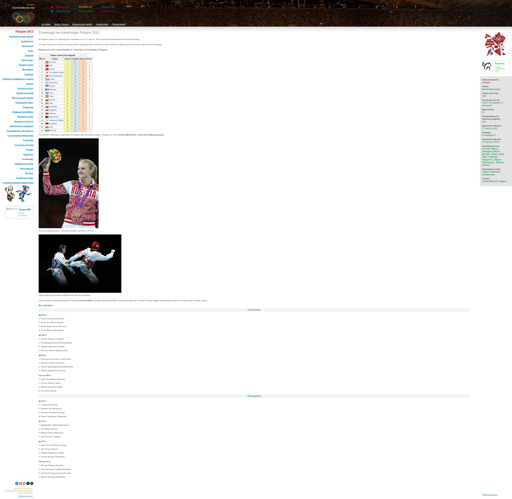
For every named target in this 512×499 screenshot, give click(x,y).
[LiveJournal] (31, 483)
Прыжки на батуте (23, 121)
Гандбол (28, 74)
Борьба (29, 55)
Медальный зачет (82, 24)
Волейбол (28, 69)
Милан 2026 (109, 6)
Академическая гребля (21, 36)
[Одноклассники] (20, 483)
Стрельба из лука (24, 145)
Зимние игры (62, 11)
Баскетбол (27, 46)
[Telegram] (24, 483)
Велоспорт (27, 60)
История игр (85, 6)
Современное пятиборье (20, 131)
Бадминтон (27, 41)
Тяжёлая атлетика (23, 164)
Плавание (28, 107)
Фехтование (26, 168)
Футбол (29, 173)
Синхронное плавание (21, 126)
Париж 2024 (108, 11)
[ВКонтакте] (16, 483)
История (46, 24)
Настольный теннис (22, 98)
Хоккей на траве (24, 178)
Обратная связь (26, 496)
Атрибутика (102, 24)
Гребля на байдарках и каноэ (18, 79)
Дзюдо (29, 84)
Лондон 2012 (24, 31)
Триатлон (28, 154)
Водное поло (26, 65)
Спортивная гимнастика (20, 135)
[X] (28, 483)
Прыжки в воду (25, 117)
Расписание (118, 24)
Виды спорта (86, 11)
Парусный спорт (24, 102)
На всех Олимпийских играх (500, 68)
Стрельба (28, 140)
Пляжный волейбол (22, 112)
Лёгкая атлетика (24, 93)
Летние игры (62, 6)
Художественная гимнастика (18, 183)
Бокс (30, 51)
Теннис (29, 150)
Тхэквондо (27, 159)
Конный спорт (25, 88)
